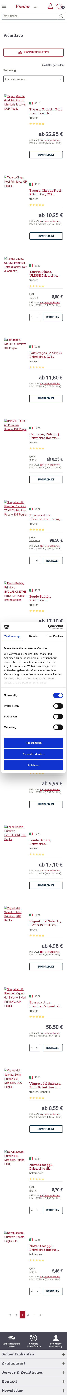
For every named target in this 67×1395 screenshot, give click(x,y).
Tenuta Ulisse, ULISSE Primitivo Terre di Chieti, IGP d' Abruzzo (44, 273)
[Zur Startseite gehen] (26, 6)
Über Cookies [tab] (55, 636)
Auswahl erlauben (33, 754)
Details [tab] (33, 636)
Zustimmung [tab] (12, 636)
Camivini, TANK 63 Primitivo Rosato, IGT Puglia (44, 436)
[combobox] (29, 16)
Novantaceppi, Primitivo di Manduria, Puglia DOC (43, 1166)
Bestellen (52, 317)
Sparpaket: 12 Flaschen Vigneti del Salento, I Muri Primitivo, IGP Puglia (45, 1004)
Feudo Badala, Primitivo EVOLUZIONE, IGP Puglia (43, 842)
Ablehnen (33, 765)
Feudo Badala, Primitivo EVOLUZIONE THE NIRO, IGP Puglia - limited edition (43, 598)
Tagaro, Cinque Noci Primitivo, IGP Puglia (45, 192)
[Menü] (4, 6)
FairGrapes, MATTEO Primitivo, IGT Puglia (45, 354)
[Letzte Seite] (40, 1314)
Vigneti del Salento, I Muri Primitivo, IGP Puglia (45, 923)
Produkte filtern (36, 52)
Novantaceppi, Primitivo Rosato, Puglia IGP (43, 1247)
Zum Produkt (46, 154)
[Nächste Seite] (34, 1314)
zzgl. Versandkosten (50, 140)
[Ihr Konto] (50, 6)
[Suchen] (61, 16)
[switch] (58, 706)
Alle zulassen (34, 742)
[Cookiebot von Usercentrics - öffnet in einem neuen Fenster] (48, 627)
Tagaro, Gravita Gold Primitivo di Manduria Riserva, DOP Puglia (46, 111)
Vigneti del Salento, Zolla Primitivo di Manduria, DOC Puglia (45, 1085)
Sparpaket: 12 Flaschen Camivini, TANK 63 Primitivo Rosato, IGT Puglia (44, 517)
